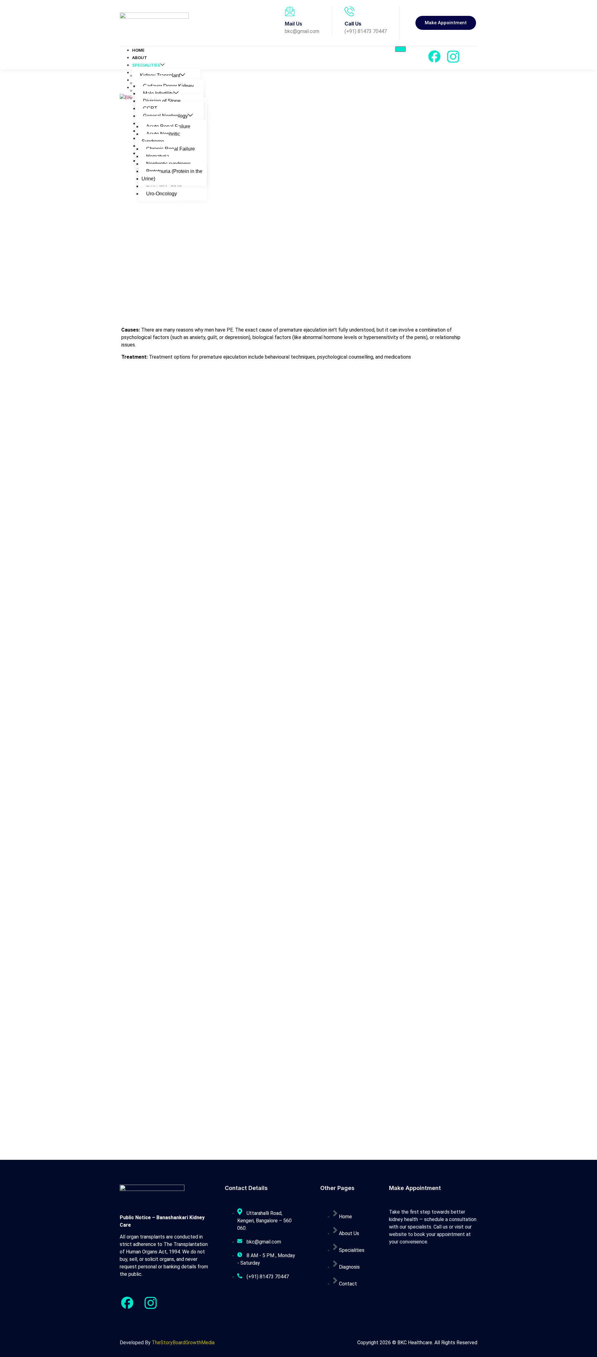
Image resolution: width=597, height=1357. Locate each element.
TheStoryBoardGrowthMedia (183, 1342)
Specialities (146, 65)
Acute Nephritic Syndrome (160, 137)
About (139, 57)
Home (138, 50)
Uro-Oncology (161, 193)
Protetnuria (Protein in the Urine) (171, 175)
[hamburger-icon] (400, 49)
